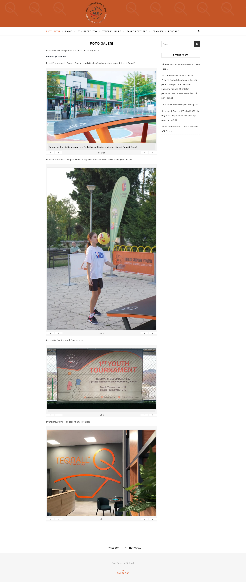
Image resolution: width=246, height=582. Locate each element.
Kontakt (173, 31)
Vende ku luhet (111, 31)
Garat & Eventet (137, 31)
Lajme (68, 31)
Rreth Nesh (53, 31)
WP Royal (130, 563)
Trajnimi (157, 31)
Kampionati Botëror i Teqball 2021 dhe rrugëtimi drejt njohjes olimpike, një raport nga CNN (180, 115)
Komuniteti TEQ (87, 31)
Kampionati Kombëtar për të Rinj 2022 (180, 104)
